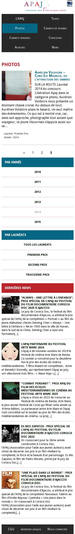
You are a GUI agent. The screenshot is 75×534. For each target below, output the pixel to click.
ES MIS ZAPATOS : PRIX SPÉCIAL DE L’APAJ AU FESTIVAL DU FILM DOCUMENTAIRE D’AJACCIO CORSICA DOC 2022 (46, 431)
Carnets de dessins (55, 28)
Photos (19, 28)
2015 (37, 221)
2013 (37, 202)
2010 (37, 171)
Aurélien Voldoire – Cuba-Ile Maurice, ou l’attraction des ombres (52, 75)
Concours (55, 38)
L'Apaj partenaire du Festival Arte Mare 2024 (43, 345)
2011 (37, 181)
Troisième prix (37, 274)
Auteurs (20, 47)
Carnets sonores (19, 38)
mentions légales (31, 529)
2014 (37, 212)
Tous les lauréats (37, 244)
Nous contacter (57, 529)
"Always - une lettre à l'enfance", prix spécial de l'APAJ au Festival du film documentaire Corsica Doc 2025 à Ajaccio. (47, 303)
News (55, 47)
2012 (37, 191)
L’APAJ (20, 19)
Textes (55, 19)
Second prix (37, 264)
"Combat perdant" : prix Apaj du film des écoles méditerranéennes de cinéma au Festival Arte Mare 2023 (46, 388)
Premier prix (37, 254)
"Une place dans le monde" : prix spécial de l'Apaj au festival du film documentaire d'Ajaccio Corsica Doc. (46, 478)
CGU (11, 529)
